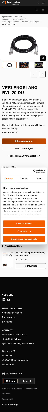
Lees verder (8, 132)
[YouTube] (8, 299)
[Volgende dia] (42, 74)
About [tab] (39, 178)
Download (32, 266)
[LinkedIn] (3, 299)
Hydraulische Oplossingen (12, 17)
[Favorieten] (43, 3)
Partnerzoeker (8, 317)
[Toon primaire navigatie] (43, 10)
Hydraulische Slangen (30, 22)
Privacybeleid (7, 399)
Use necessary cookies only (24, 239)
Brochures (7, 322)
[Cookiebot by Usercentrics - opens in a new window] (34, 171)
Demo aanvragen (24, 148)
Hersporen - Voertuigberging (12, 19)
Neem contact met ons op (14, 334)
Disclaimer (6, 394)
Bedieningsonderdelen (10, 22)
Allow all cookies (24, 223)
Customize (22, 231)
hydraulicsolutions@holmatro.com (18, 343)
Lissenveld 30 (8, 351)
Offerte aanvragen (24, 141)
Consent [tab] (9, 178)
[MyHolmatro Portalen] (38, 3)
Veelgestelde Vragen (12, 313)
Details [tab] (24, 178)
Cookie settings (10, 404)
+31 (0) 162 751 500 (11, 339)
